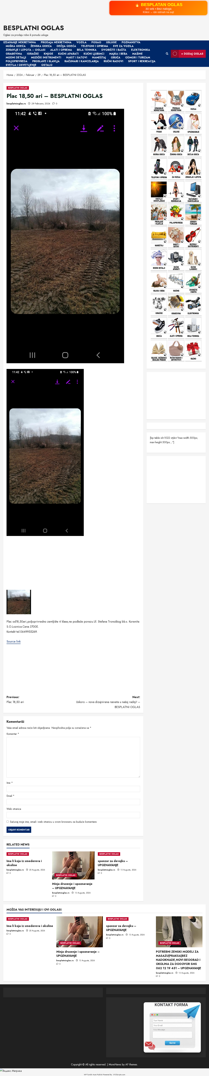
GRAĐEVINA (14, 54)
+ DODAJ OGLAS (192, 54)
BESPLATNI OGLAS (33, 28)
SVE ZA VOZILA (123, 46)
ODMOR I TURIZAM (137, 57)
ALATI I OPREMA (61, 50)
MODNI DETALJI (16, 57)
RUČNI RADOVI (113, 61)
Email (10, 796)
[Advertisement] (98, 10)
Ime (10, 783)
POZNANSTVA (131, 42)
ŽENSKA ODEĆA (41, 46)
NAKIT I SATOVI (76, 57)
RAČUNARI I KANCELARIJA (81, 61)
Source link (14, 641)
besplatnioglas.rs (16, 103)
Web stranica (14, 809)
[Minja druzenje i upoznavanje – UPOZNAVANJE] (73, 865)
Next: (108, 702)
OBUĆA (115, 57)
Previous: (15, 699)
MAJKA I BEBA (118, 54)
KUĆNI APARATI (68, 54)
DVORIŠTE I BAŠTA (113, 50)
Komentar (13, 734)
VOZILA (81, 42)
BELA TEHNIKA (86, 50)
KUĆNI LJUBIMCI (94, 54)
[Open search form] (167, 53)
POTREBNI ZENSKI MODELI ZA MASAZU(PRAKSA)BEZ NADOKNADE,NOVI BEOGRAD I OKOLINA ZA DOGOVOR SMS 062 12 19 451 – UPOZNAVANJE (178, 960)
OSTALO (46, 65)
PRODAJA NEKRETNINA (56, 42)
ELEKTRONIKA (140, 50)
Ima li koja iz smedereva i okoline (24, 863)
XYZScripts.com (119, 1074)
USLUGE (111, 42)
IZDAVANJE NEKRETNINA (19, 42)
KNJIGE (48, 54)
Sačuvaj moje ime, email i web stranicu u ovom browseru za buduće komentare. (53, 822)
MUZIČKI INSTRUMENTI (46, 57)
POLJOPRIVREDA (16, 61)
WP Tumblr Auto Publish (93, 1074)
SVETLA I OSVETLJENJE (21, 65)
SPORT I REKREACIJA (141, 61)
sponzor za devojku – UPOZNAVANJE (113, 863)
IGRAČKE (33, 54)
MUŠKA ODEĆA (16, 46)
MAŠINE (137, 54)
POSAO (96, 42)
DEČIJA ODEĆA (66, 46)
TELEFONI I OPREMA (94, 46)
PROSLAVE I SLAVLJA (46, 61)
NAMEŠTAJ (99, 57)
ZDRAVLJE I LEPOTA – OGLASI (25, 50)
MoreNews (115, 1064)
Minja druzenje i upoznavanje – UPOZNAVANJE (72, 886)
